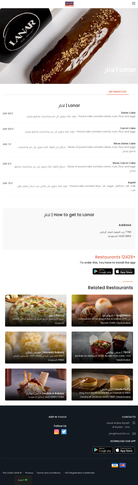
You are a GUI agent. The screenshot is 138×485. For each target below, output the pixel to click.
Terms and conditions (48, 472)
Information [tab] (117, 91)
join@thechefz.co (119, 433)
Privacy (29, 472)
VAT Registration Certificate (80, 472)
